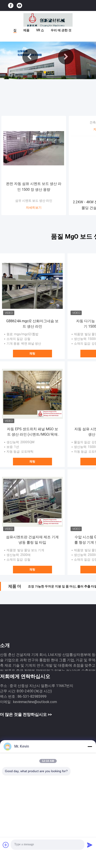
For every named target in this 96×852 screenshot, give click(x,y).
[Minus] (89, 746)
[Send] (89, 845)
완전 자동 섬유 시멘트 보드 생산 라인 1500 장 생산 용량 (33, 187)
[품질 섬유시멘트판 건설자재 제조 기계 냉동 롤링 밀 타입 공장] (32, 501)
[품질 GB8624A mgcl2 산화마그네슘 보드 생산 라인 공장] (32, 285)
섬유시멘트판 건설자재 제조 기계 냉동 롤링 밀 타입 (32, 540)
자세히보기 (34, 207)
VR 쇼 (40, 30)
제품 (26, 30)
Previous (30, 56)
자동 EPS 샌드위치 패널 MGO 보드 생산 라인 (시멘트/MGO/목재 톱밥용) (32, 432)
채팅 (32, 353)
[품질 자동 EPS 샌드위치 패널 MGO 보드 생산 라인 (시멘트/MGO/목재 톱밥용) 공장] (32, 393)
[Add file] (6, 845)
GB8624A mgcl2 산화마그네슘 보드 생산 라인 (32, 324)
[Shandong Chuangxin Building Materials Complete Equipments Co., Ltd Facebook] (11, 5)
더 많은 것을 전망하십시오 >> (26, 714)
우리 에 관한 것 (61, 30)
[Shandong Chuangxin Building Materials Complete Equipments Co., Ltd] (48, 20)
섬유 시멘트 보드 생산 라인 (33, 200)
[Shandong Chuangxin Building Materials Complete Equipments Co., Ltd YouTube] (19, 5)
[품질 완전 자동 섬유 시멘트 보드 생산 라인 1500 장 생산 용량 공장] (33, 148)
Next (66, 56)
